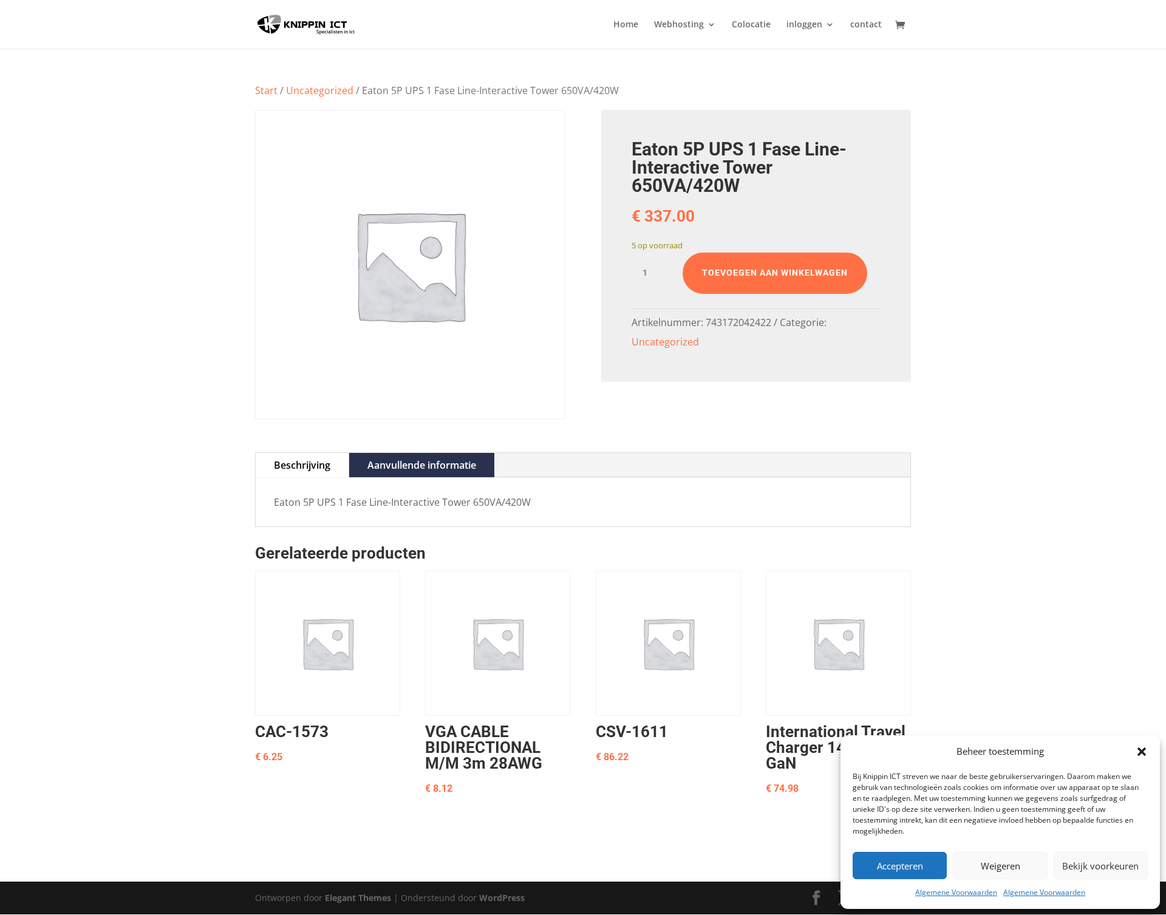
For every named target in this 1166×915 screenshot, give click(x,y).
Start (266, 90)
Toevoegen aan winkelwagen (775, 272)
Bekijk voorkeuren (1100, 866)
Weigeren (1000, 866)
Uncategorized (319, 90)
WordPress (502, 897)
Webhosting (679, 25)
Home (625, 25)
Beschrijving (302, 465)
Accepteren (900, 866)
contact (866, 25)
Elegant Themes (358, 897)
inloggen (804, 25)
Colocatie (751, 25)
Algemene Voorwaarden (956, 892)
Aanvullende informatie (421, 465)
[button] (1142, 752)
